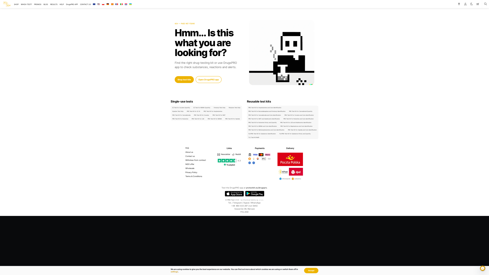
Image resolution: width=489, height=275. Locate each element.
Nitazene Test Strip (234, 107)
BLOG (46, 4)
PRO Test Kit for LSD (198, 119)
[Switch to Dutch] (126, 4)
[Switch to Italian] (121, 4)
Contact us (190, 156)
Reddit (238, 154)
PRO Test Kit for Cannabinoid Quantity (300, 111)
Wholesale (189, 168)
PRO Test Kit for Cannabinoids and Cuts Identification (264, 115)
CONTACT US (85, 4)
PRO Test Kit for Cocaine (201, 115)
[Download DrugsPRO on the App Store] (234, 193)
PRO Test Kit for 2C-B (193, 111)
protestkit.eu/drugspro (256, 188)
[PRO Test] (7, 4)
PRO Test (231, 200)
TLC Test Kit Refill (253, 137)
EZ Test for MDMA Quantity (201, 107)
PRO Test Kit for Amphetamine (213, 111)
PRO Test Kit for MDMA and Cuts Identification (262, 126)
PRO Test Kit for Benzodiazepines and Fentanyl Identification (267, 111)
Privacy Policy (191, 172)
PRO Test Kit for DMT (219, 115)
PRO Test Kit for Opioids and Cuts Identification (302, 130)
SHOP (16, 4)
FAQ (187, 148)
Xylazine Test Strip (177, 111)
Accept (311, 270)
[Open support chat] (483, 269)
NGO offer (189, 164)
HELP (62, 4)
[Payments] (260, 164)
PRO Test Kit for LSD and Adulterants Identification (295, 122)
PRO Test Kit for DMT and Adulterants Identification (264, 119)
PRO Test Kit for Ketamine (180, 119)
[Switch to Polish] (103, 4)
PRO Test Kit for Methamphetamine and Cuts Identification (266, 130)
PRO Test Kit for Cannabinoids (181, 115)
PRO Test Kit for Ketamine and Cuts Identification (298, 119)
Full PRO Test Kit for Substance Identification (262, 133)
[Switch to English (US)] (98, 4)
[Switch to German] (108, 4)
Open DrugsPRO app (208, 79)
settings (174, 272)
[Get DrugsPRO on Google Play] (254, 193)
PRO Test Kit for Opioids (232, 119)
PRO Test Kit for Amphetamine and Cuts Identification (264, 107)
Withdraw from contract (195, 160)
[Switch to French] (117, 4)
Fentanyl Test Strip (219, 107)
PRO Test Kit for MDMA (215, 119)
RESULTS (53, 4)
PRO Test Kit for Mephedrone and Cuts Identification (296, 126)
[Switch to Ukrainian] (130, 4)
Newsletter (225, 154)
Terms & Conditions (193, 176)
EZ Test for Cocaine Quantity (181, 107)
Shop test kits (184, 79)
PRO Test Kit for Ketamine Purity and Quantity (262, 122)
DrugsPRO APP (72, 4)
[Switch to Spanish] (112, 4)
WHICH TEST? (26, 4)
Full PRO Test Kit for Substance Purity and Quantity (295, 133)
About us (189, 152)
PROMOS (37, 4)
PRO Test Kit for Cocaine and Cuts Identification (299, 115)
